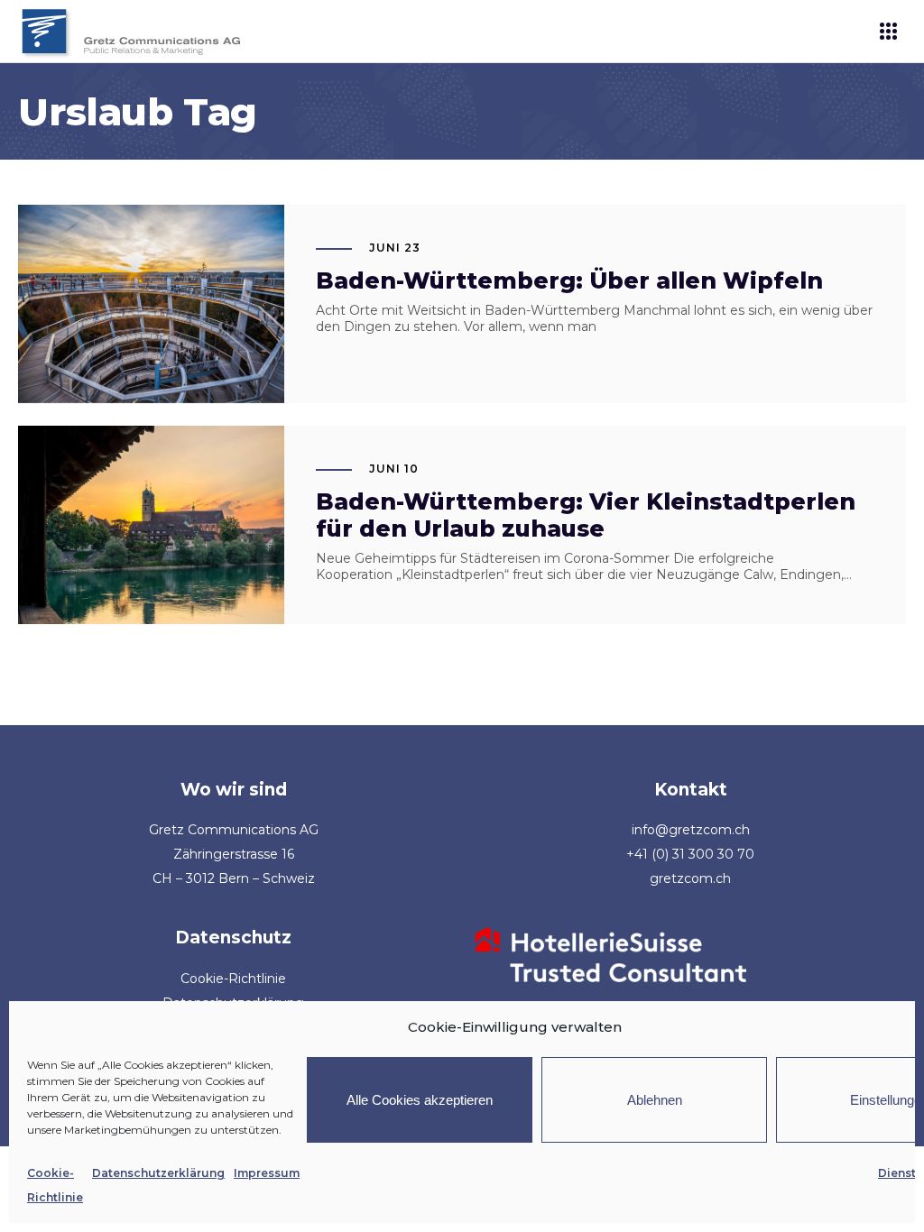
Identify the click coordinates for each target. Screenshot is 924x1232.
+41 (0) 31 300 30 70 (690, 854)
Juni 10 (394, 468)
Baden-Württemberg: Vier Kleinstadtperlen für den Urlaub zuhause (585, 515)
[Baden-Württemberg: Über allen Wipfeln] (151, 304)
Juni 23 (394, 247)
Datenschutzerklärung (158, 1173)
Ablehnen (654, 1100)
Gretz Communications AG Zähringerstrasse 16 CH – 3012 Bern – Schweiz (234, 854)
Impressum (267, 1173)
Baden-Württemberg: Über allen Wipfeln (569, 280)
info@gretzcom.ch (691, 830)
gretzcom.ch (690, 878)
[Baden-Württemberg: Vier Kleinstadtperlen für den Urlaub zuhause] (151, 525)
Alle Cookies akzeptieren (419, 1100)
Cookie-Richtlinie (233, 978)
